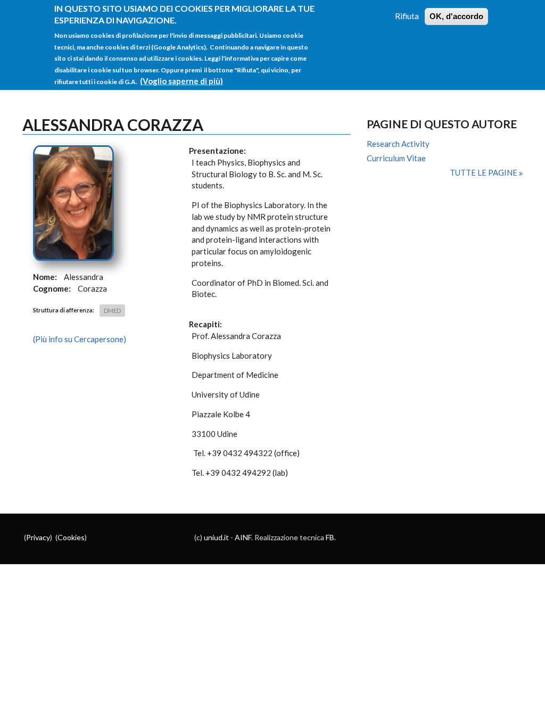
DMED (112, 310)
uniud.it (216, 537)
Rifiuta (407, 16)
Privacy (38, 537)
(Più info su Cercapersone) (79, 339)
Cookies (71, 537)
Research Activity (398, 143)
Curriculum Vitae (396, 158)
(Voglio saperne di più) (181, 81)
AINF (243, 537)
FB (330, 537)
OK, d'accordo (456, 16)
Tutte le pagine (484, 172)
